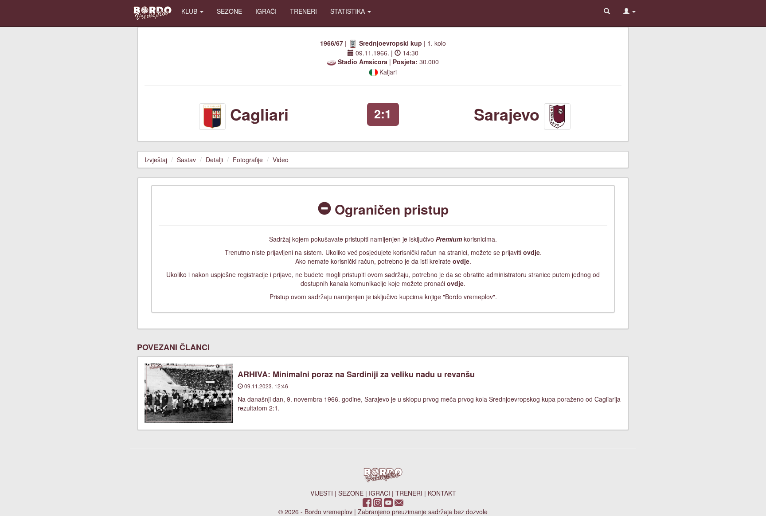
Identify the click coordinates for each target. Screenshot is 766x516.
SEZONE (229, 11)
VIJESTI (321, 493)
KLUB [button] (190, 11)
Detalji (214, 159)
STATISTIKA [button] (348, 11)
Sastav (186, 159)
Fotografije (248, 159)
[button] (629, 11)
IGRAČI (266, 11)
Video (281, 159)
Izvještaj (156, 159)
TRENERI (303, 11)
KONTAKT (442, 493)
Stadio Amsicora (362, 61)
